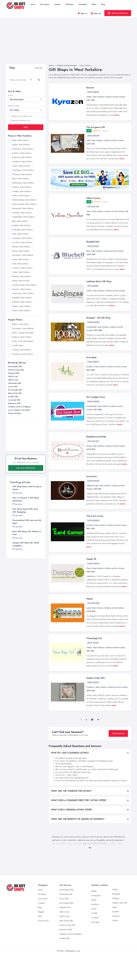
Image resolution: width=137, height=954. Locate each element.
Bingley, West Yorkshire (21, 144)
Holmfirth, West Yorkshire (22, 212)
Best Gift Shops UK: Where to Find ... (26, 533)
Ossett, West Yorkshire (20, 259)
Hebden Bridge (92, 485)
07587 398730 (93, 92)
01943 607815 (93, 246)
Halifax (89, 96)
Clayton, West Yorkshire (21, 165)
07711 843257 (92, 286)
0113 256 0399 (93, 603)
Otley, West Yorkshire (20, 263)
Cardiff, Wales (17, 345)
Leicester (115, 911)
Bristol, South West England (22, 341)
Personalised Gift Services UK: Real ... (27, 522)
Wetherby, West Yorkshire (22, 302)
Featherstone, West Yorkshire (23, 182)
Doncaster (95, 922)
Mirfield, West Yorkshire (21, 246)
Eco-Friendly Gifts (15, 390)
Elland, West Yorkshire (20, 178)
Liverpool (115, 916)
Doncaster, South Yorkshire (22, 354)
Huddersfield (91, 327)
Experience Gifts (14, 403)
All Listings (42, 894)
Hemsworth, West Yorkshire (22, 208)
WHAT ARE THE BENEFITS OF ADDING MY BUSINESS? (77, 819)
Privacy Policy (43, 920)
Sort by (10, 95)
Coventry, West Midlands (21, 349)
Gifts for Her (13, 376)
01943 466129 (93, 136)
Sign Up (97, 13)
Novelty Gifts (13, 396)
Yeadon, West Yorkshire (21, 310)
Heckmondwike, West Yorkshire (24, 204)
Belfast (94, 891)
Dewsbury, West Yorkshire (22, 174)
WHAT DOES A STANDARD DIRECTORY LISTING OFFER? (78, 800)
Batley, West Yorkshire (20, 140)
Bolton (94, 900)
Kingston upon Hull (119, 902)
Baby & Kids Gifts (15, 393)
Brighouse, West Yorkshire (22, 157)
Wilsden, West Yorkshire (21, 306)
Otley (88, 140)
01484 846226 (93, 322)
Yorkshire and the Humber (115, 96)
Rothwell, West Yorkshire (21, 276)
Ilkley (88, 251)
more (117, 115)
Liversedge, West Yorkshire (22, 238)
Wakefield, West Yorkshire (22, 297)
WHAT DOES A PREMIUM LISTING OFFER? (71, 809)
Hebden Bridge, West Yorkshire (24, 199)
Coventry (95, 917)
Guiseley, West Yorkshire (21, 191)
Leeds (88, 211)
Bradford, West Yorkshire (21, 153)
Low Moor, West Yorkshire (22, 242)
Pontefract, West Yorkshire (22, 268)
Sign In (84, 13)
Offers (94, 4)
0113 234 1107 (93, 206)
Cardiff (94, 913)
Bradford (90, 366)
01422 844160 (93, 481)
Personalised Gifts (15, 366)
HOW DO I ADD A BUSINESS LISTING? (70, 752)
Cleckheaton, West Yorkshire (23, 170)
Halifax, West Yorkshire (21, 195)
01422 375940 (93, 563)
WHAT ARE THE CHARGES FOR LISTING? (71, 790)
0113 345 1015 (93, 441)
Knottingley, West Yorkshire (22, 229)
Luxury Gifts (12, 386)
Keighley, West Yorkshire (21, 225)
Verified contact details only (21, 116)
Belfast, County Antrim (20, 324)
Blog (103, 4)
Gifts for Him (13, 379)
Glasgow (115, 898)
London (115, 920)
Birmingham (96, 895)
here (61, 758)
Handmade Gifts (14, 383)
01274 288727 (93, 362)
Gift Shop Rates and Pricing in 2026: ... (26, 488)
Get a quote (44, 4)
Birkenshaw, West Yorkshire (22, 148)
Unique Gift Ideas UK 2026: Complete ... (25, 544)
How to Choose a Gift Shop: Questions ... (25, 499)
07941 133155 (92, 643)
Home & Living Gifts (16, 369)
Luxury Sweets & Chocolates (19, 410)
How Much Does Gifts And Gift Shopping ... (25, 510)
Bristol (94, 908)
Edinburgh (116, 894)
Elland (88, 568)
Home (32, 4)
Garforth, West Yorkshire (21, 187)
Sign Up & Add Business (25, 468)
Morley (89, 446)
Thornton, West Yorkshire (21, 289)
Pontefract (90, 687)
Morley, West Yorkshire (21, 251)
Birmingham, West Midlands (23, 328)
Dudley (115, 889)
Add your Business (120, 13)
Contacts (57, 4)
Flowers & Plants (14, 413)
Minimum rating (13, 106)
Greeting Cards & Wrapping (19, 406)
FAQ (40, 916)
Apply (26, 127)
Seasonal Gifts (13, 373)
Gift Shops (69, 4)
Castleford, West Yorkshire (22, 161)
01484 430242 (93, 401)
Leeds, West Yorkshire (20, 233)
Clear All (38, 68)
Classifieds (82, 4)
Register (41, 912)
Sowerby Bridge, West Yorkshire (24, 285)
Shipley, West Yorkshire (21, 280)
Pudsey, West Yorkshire (21, 272)
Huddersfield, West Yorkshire (23, 216)
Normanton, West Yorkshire (22, 255)
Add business (118, 733)
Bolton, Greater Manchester (23, 332)
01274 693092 (93, 520)
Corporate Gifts (14, 400)
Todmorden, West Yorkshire (23, 293)
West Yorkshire (98, 96)
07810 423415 (93, 682)
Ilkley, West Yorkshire (20, 221)
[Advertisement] (68, 44)
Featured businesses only (20, 120)
